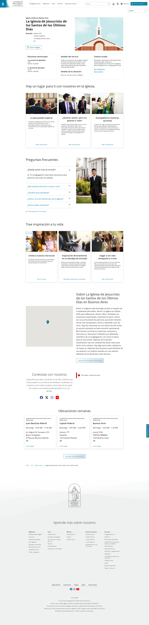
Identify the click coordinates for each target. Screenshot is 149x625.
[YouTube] (57, 397)
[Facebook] (41, 397)
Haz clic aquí (41, 279)
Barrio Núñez (98, 72)
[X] (46, 397)
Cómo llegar (30, 446)
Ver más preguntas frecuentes (36, 211)
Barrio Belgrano (99, 69)
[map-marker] (49, 323)
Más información (41, 144)
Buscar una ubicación (74, 456)
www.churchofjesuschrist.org (90, 360)
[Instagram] (52, 397)
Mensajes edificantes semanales (74, 279)
